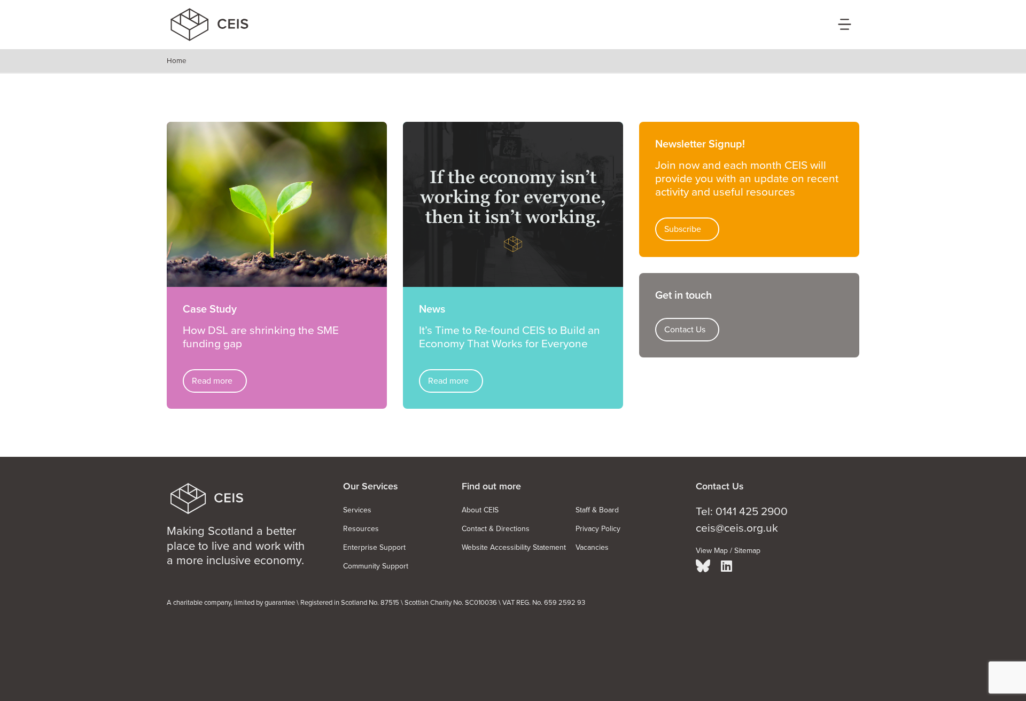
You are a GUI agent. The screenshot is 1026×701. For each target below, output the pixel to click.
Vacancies (592, 547)
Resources (361, 528)
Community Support (375, 566)
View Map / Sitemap (728, 550)
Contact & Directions (496, 528)
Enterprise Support (374, 547)
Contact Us (684, 329)
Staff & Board (597, 510)
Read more (212, 381)
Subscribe (682, 229)
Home (176, 61)
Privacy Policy (598, 528)
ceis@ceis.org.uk (737, 528)
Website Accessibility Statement (514, 547)
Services (357, 510)
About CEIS (480, 510)
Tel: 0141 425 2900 (742, 511)
